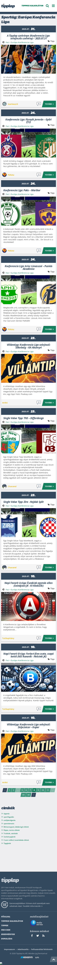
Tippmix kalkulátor (12, 921)
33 (23, 794)
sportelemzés (9, 823)
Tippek (4, 926)
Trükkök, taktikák (11, 833)
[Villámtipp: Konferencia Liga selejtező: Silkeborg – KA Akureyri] (28, 368)
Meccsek (5, 930)
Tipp (52, 41)
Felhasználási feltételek (42, 949)
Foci (7, 42)
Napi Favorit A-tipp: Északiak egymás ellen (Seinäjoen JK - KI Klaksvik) (28, 584)
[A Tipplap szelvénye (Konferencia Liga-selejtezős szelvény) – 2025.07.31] (28, 59)
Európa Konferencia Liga (22, 42)
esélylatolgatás (9, 820)
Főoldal (5, 917)
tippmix (7, 813)
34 (28, 794)
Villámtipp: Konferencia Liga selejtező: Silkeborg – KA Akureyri (28, 346)
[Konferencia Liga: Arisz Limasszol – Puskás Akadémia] (28, 289)
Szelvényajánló (9, 837)
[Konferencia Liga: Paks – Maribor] (28, 211)
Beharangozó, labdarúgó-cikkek (16, 827)
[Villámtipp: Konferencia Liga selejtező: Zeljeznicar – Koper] (28, 748)
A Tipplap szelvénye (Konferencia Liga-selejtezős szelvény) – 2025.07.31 (28, 37)
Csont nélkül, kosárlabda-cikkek (16, 840)
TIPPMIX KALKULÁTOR (32, 6)
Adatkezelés (23, 949)
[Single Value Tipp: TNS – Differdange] (28, 438)
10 (43, 790)
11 (48, 790)
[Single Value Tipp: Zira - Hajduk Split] (28, 522)
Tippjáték (7, 843)
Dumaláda (6, 939)
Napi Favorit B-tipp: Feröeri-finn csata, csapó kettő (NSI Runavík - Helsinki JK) (28, 655)
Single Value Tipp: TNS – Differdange (23, 418)
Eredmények (8, 934)
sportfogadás (9, 817)
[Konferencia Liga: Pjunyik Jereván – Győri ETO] (28, 143)
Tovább (48, 104)
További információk (32, 906)
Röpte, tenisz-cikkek (12, 830)
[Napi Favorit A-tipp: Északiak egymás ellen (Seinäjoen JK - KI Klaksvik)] (28, 606)
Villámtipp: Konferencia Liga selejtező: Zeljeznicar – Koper (28, 726)
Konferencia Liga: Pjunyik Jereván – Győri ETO (28, 121)
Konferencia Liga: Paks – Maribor (21, 190)
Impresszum (9, 949)
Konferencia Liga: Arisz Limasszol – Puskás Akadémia (28, 267)
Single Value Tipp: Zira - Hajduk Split (23, 501)
